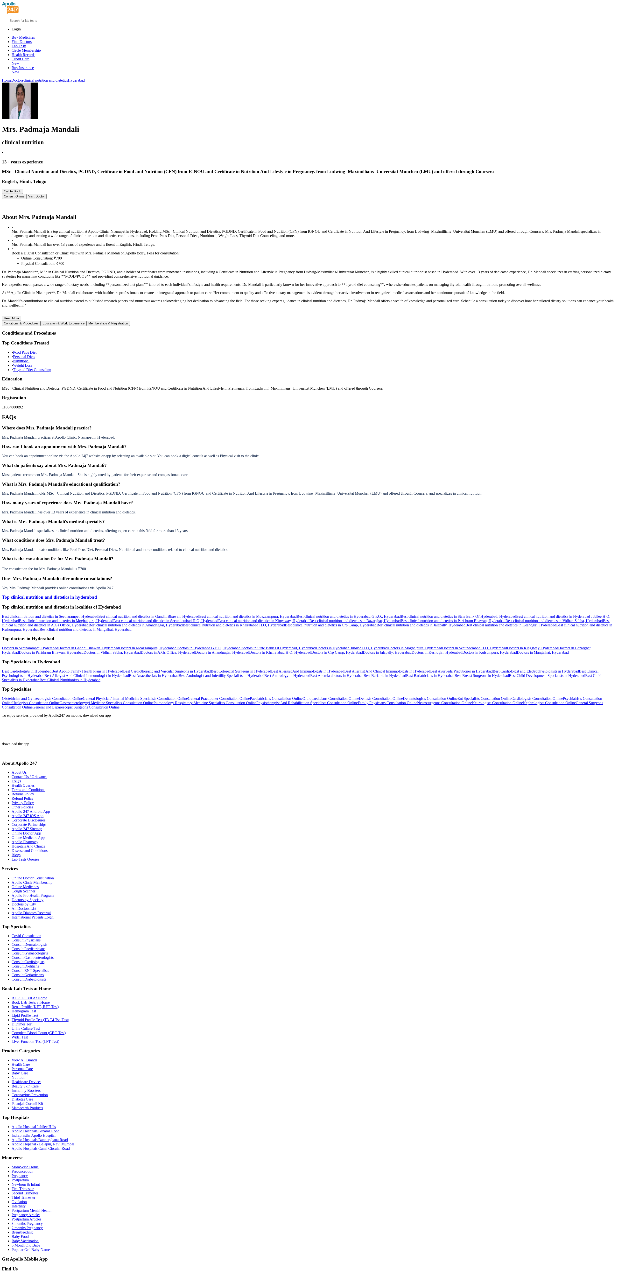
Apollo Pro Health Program (33, 895)
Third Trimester (23, 1197)
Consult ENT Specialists (30, 970)
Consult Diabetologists (29, 979)
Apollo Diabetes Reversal (31, 913)
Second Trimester (25, 1193)
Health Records (23, 55)
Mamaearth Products (27, 1108)
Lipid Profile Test (25, 1015)
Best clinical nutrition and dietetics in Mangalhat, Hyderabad (86, 629)
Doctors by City (24, 904)
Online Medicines (25, 887)
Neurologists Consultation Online (497, 703)
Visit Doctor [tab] (36, 196)
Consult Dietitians (25, 966)
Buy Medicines (23, 37)
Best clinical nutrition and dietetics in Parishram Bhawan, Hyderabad (453, 621)
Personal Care (22, 1069)
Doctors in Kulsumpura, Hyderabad (489, 652)
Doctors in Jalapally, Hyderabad (387, 652)
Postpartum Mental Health (31, 1210)
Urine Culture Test (26, 1028)
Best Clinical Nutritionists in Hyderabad (70, 680)
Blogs (16, 855)
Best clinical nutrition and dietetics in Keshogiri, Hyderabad (510, 625)
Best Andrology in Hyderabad (287, 675)
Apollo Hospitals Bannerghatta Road (40, 1140)
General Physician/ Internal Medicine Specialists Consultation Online (135, 698)
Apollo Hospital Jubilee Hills (34, 1127)
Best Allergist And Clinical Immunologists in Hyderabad (387, 671)
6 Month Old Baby (26, 1245)
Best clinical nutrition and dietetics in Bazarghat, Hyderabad (355, 621)
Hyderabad (76, 80)
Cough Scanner (23, 891)
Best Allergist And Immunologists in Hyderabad (307, 671)
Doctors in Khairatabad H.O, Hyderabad (280, 652)
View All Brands (24, 1060)
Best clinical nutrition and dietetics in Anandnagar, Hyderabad (136, 625)
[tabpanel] (309, 206)
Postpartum (20, 1180)
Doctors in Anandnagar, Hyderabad (222, 652)
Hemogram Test (24, 1011)
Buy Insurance (23, 70)
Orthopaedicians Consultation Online (330, 698)
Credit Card (20, 61)
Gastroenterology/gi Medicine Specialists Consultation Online (107, 703)
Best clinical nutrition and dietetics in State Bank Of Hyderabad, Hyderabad (458, 616)
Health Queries (23, 785)
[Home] (10, 13)
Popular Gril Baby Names (31, 1250)
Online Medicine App (28, 837)
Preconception (22, 1171)
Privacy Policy (23, 803)
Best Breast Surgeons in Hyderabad (482, 675)
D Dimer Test (22, 1024)
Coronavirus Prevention (30, 1095)
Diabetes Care (22, 1099)
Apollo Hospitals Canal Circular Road (41, 1148)
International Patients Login (33, 917)
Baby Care (20, 1073)
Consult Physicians (26, 940)
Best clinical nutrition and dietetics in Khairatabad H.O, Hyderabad (234, 625)
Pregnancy (20, 1176)
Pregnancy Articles (26, 1215)
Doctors (17, 80)
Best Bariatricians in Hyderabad (430, 675)
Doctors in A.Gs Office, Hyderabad (168, 652)
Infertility (19, 1206)
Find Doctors (22, 42)
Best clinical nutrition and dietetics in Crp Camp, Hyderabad (331, 625)
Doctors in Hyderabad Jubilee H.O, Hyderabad (352, 648)
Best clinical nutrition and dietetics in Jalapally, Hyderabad (421, 625)
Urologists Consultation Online (36, 703)
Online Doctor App (26, 833)
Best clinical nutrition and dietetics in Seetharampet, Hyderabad (50, 616)
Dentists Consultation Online (381, 698)
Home (6, 80)
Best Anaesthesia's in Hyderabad (154, 675)
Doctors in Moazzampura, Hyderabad (147, 648)
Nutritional (21, 361)
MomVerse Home (25, 1167)
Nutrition (18, 1077)
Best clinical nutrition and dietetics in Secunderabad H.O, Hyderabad (165, 621)
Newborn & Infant (26, 1184)
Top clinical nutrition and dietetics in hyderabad (49, 597)
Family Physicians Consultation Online (387, 703)
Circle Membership (26, 50)
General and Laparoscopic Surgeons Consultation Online (76, 707)
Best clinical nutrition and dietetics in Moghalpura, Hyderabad (66, 621)
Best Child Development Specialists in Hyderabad (547, 675)
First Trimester (23, 1189)
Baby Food (20, 1236)
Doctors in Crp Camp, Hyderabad (337, 652)
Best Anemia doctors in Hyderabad (337, 675)
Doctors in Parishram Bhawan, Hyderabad (51, 652)
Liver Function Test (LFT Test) (35, 1041)
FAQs (16, 781)
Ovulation (19, 1202)
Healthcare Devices (26, 1082)
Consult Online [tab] (14, 196)
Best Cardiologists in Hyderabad (26, 671)
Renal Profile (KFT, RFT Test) (35, 1007)
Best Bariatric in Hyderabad (385, 675)
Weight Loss (22, 365)
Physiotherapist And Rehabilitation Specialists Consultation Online (307, 703)
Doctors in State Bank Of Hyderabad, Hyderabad (278, 648)
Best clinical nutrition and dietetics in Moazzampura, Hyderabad (248, 616)
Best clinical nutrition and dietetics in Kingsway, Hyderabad (263, 621)
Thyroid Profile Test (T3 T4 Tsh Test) (40, 1020)
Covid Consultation (26, 936)
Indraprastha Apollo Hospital (34, 1135)
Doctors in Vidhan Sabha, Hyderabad (112, 652)
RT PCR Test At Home (29, 998)
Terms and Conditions (28, 790)
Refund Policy (23, 798)
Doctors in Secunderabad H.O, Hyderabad (474, 648)
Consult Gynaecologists (30, 953)
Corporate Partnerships (29, 824)
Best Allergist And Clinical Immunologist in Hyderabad (86, 675)
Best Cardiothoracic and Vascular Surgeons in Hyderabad (167, 671)
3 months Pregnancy (27, 1223)
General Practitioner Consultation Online (219, 698)
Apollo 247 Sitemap (27, 829)
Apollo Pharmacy (25, 842)
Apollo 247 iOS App (27, 816)
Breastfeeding (22, 1232)
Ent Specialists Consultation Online (484, 698)
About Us (19, 772)
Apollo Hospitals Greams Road (35, 1131)
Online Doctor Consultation (33, 878)
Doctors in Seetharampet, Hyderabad (30, 648)
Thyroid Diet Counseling (32, 370)
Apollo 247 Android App (31, 811)
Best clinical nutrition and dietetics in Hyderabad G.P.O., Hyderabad (349, 616)
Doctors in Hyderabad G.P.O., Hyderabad (208, 648)
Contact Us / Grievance (29, 777)
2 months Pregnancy (27, 1228)
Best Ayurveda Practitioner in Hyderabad (461, 671)
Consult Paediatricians (28, 949)
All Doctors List (24, 908)
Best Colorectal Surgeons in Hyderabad (241, 671)
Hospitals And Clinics (28, 846)
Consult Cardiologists (28, 962)
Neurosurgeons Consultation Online (444, 703)
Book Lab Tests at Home (31, 1002)
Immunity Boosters (26, 1090)
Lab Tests (19, 46)
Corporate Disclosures (28, 820)
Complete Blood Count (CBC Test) (39, 1033)
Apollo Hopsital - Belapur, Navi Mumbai (43, 1144)
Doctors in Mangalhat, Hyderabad (543, 652)
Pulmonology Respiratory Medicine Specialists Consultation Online (205, 703)
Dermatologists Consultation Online (430, 698)
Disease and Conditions (30, 850)
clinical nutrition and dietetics (45, 80)
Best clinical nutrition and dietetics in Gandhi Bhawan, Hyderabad (148, 616)
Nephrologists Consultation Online (549, 703)
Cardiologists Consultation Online (537, 698)
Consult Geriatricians (28, 975)
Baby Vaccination (25, 1241)
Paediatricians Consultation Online (276, 698)
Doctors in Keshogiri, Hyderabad (437, 652)
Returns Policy (23, 794)
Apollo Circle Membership (32, 882)
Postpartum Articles (26, 1219)
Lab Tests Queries (25, 859)
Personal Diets (24, 357)
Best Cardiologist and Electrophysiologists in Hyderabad (536, 671)
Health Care (21, 1064)
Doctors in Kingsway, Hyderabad (532, 648)
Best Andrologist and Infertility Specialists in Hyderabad (221, 675)
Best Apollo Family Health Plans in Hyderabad (87, 671)
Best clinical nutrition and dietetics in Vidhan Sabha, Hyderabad (554, 621)
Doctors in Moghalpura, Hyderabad (415, 648)
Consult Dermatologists (29, 944)
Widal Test (20, 1037)
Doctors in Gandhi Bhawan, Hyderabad (88, 648)
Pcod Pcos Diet (24, 352)
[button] (309, 428)
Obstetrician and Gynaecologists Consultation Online (42, 698)
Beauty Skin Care (25, 1086)
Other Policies (22, 807)
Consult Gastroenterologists (33, 957)
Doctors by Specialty (27, 900)
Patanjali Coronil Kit (27, 1103)
